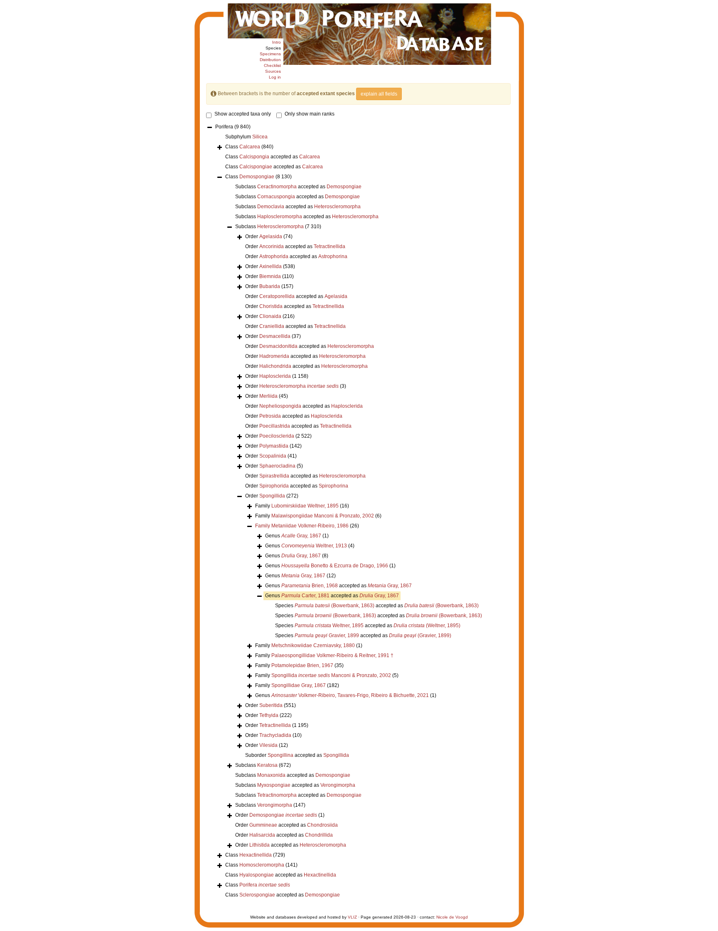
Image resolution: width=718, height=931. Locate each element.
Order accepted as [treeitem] (295, 246)
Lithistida (259, 845)
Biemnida (270, 276)
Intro (276, 42)
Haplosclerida (275, 376)
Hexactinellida (255, 855)
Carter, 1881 (305, 595)
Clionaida (270, 316)
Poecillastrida (274, 426)
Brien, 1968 (309, 586)
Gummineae (263, 825)
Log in (275, 77)
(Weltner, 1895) (426, 625)
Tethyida (268, 715)
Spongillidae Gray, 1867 (298, 685)
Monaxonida (271, 775)
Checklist (272, 65)
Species (273, 48)
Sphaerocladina (277, 466)
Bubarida (269, 286)
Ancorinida (271, 246)
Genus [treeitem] (297, 536)
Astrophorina (332, 256)
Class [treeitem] (249, 147)
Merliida (268, 396)
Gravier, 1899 (327, 635)
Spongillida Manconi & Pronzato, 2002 (331, 675)
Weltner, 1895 (329, 625)
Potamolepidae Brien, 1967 (302, 665)
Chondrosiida (322, 825)
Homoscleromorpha (261, 865)
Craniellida (271, 326)
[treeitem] (307, 526)
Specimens (270, 54)
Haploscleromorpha (279, 216)
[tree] (358, 512)
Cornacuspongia (276, 197)
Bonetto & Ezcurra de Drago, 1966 (334, 566)
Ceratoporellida (277, 296)
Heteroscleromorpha (337, 206)
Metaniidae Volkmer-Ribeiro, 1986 (310, 526)
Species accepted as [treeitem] (377, 605)
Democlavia (270, 206)
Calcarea (249, 147)
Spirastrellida (274, 476)
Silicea (260, 137)
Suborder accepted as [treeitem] (297, 755)
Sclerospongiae (257, 895)
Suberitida (271, 705)
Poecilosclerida (276, 436)
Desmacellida (274, 336)
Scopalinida (272, 456)
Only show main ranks (309, 114)
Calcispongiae (255, 167)
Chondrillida (319, 835)
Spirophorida (274, 486)
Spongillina (280, 755)
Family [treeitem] (302, 506)
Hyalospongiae (256, 875)
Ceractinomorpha (277, 187)
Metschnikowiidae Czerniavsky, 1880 (313, 645)
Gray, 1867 (301, 536)
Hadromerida (274, 356)
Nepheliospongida (280, 406)
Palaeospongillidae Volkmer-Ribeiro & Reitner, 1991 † (332, 655)
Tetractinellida (329, 246)
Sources (273, 71)
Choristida (271, 306)
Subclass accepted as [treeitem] (298, 187)
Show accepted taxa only (242, 114)
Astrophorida (273, 256)
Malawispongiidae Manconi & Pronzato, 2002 (322, 516)
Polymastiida (273, 446)
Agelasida (270, 236)
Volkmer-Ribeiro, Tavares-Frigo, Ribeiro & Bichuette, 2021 (350, 695)
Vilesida (268, 745)
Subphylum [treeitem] (246, 137)
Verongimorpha (337, 785)
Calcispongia (254, 157)
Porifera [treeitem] (233, 127)
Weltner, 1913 (314, 546)
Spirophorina (333, 486)
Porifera (264, 885)
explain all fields (379, 94)
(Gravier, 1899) (420, 635)
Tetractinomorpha (277, 795)
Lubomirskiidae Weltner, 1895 (305, 506)
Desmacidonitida (278, 346)
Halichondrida (275, 366)
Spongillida (272, 496)
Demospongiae (256, 177)
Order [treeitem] (269, 236)
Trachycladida (275, 735)
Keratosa (267, 765)
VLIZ (352, 917)
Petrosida (270, 416)
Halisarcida (262, 835)
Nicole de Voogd (452, 917)
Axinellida (270, 266)
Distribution (270, 59)
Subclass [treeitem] (278, 226)
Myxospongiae (273, 785)
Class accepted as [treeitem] (272, 157)
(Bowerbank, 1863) (334, 605)
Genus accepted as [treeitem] (338, 586)
